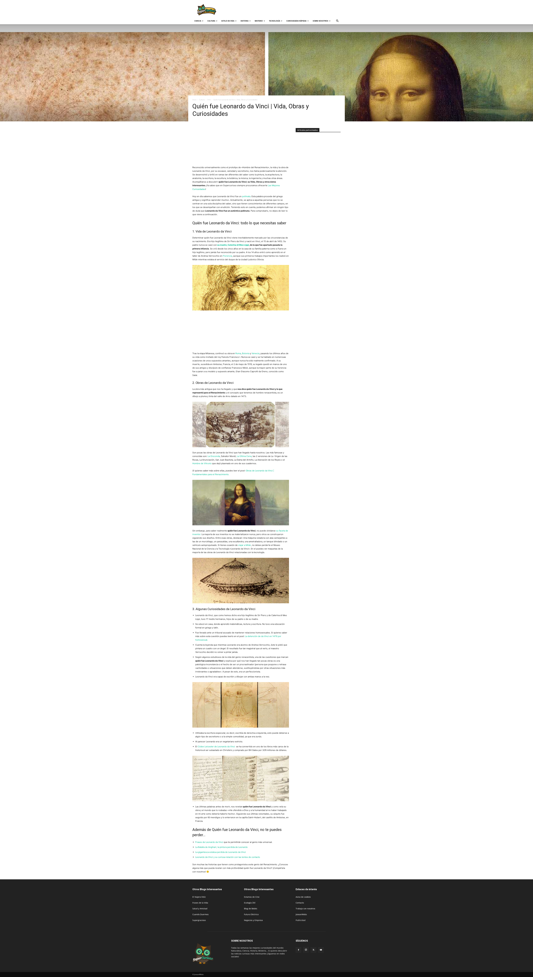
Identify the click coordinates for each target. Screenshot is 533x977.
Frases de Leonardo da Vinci (209, 842)
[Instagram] (306, 950)
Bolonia (245, 353)
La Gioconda (214, 456)
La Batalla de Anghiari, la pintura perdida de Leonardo (221, 847)
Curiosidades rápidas (296, 21)
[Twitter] (313, 950)
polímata (246, 196)
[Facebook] (298, 950)
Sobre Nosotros (320, 21)
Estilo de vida (227, 21)
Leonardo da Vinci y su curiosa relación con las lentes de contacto (227, 857)
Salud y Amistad (199, 908)
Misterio (259, 21)
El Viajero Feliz (199, 897)
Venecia (255, 353)
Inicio (194, 99)
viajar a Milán (244, 545)
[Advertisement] (290, 10)
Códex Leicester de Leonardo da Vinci (216, 746)
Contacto (300, 902)
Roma (238, 353)
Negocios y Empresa (253, 920)
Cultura (211, 21)
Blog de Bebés (250, 908)
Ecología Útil (249, 902)
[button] (337, 21)
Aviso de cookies (303, 897)
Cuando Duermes (200, 914)
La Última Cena (244, 456)
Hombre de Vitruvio (202, 463)
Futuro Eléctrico (251, 914)
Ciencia (197, 21)
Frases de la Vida (200, 902)
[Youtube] (321, 950)
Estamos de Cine (251, 897)
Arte (209, 99)
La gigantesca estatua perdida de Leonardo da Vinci (220, 852)
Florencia (227, 256)
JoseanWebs (301, 914)
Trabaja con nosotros (305, 908)
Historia (244, 21)
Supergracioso (199, 920)
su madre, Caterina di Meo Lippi (233, 245)
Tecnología (274, 21)
